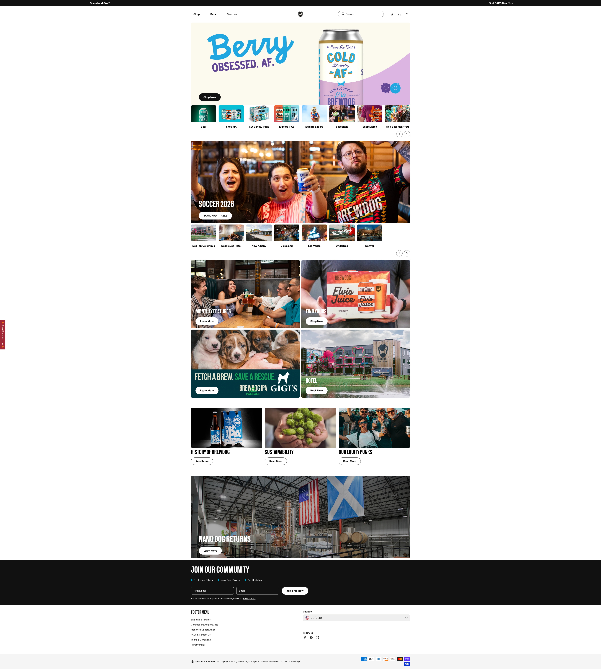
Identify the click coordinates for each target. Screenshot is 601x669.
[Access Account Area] (399, 14)
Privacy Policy (249, 598)
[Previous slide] (399, 134)
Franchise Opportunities (203, 629)
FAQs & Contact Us (201, 634)
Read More (201, 461)
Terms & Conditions (201, 639)
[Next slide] (407, 134)
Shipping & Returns (201, 619)
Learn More (210, 550)
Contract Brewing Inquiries (204, 624)
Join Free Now (295, 590)
